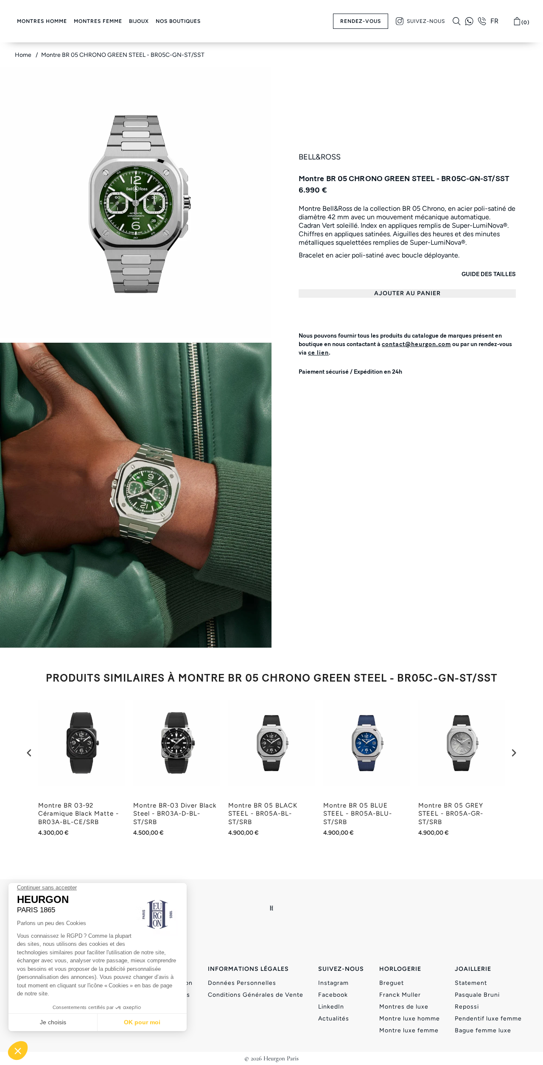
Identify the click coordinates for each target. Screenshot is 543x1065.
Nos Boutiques (178, 21)
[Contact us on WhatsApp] (469, 21)
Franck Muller (400, 994)
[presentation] (29, 752)
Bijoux (139, 21)
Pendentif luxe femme (488, 1018)
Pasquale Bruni (477, 994)
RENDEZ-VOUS (360, 21)
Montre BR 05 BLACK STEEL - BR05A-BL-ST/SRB (262, 814)
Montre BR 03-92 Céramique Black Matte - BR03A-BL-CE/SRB (78, 814)
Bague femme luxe (483, 1030)
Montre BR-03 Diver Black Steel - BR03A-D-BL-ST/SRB (174, 814)
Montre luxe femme (409, 1030)
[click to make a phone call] (482, 21)
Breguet (391, 983)
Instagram (333, 983)
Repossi (467, 1006)
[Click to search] (457, 21)
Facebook (333, 994)
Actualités (333, 1018)
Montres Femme (98, 21)
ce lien (318, 352)
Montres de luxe (403, 1006)
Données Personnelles (242, 983)
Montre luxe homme (409, 1018)
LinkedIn (331, 1006)
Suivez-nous (426, 21)
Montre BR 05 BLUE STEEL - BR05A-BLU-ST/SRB (357, 814)
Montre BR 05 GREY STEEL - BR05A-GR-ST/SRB (450, 814)
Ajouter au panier (407, 293)
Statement (471, 983)
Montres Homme (42, 21)
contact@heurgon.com (416, 344)
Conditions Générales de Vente (255, 994)
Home (24, 55)
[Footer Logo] (272, 908)
